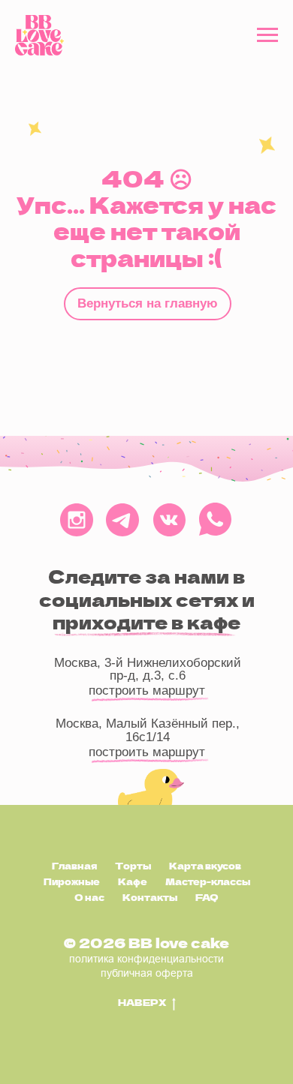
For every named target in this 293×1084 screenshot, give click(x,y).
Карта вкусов (205, 865)
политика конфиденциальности (146, 959)
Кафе (132, 881)
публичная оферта (147, 973)
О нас (89, 897)
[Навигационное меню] (267, 35)
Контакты (149, 897)
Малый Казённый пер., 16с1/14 (173, 729)
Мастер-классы (207, 881)
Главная (74, 865)
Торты (133, 865)
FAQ (207, 897)
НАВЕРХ (142, 1002)
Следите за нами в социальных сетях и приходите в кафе (147, 600)
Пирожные (72, 881)
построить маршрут (147, 752)
